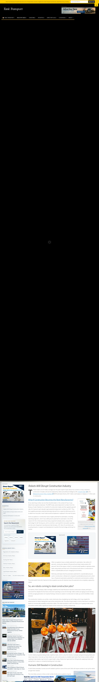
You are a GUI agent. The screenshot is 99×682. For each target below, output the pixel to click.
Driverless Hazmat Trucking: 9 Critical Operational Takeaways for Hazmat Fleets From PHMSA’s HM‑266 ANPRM (15, 638)
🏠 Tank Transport (8, 18)
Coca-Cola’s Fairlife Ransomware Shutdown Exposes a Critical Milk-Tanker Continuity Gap (15, 662)
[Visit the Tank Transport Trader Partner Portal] (49, 678)
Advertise (41, 18)
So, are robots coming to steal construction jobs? (13, 512)
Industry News (21, 18)
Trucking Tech (13, 540)
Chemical (16, 537)
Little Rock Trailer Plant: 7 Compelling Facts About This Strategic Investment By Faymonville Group (14, 647)
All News (6, 537)
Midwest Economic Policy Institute (42, 494)
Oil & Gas (11, 537)
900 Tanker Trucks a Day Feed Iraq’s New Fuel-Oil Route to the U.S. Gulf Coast (15, 674)
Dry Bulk (21, 537)
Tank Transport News (49, 234)
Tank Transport (13, 8)
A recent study (82, 492)
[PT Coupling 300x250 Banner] (78, 554)
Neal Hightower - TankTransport (39, 250)
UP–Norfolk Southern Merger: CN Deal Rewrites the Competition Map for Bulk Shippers (16, 655)
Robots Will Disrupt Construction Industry (13, 509)
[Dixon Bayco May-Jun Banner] (45, 554)
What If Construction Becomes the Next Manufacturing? (50, 499)
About (70, 18)
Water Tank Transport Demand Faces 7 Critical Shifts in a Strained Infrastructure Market (13, 621)
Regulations (7, 540)
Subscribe (32, 18)
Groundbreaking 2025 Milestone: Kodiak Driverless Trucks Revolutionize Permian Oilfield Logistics (15, 630)
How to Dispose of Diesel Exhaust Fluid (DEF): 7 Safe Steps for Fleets (16, 668)
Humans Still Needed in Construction (11, 515)
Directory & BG (51, 18)
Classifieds (62, 18)
